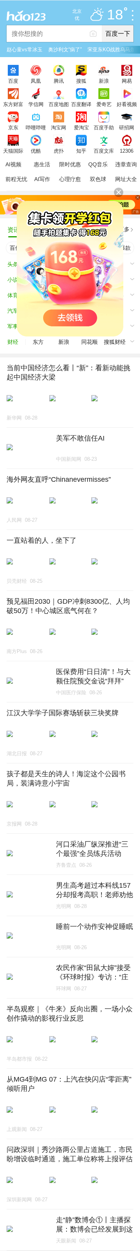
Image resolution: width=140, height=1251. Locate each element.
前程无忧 (16, 179)
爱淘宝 (81, 127)
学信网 (36, 104)
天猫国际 (13, 150)
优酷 (36, 150)
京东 (13, 127)
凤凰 (36, 81)
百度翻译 (81, 104)
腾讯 (59, 81)
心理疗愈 (70, 179)
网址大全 (126, 179)
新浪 (104, 81)
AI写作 (42, 179)
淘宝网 (58, 127)
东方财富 (13, 104)
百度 (13, 81)
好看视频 (127, 104)
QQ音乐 (98, 164)
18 (115, 15)
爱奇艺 (104, 104)
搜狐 (81, 81)
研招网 (126, 127)
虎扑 (59, 150)
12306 (126, 150)
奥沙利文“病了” (65, 49)
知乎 (81, 150)
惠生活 (42, 164)
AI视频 (13, 164)
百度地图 (59, 104)
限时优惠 (70, 164)
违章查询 (126, 164)
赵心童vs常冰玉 (24, 49)
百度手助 (104, 127)
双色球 (98, 179)
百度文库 (104, 150)
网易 (127, 81)
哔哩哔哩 (36, 127)
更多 (124, 229)
